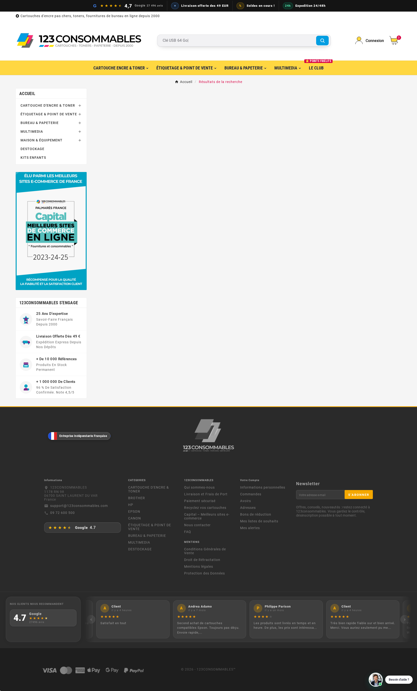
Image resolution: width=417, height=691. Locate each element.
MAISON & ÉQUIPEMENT (42, 140)
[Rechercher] (322, 40)
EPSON (134, 511)
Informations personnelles (262, 487)
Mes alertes (250, 528)
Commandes (250, 494)
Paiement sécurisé (199, 501)
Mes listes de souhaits (259, 521)
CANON (134, 518)
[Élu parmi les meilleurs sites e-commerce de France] (51, 231)
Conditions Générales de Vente (205, 551)
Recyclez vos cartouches (205, 508)
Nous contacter (197, 525)
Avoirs (245, 501)
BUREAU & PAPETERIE (40, 123)
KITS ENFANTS (33, 157)
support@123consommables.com (79, 506)
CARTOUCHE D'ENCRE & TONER (48, 105)
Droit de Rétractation (202, 560)
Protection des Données (204, 573)
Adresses (248, 508)
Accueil (27, 93)
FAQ (187, 532)
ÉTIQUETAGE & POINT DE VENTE (49, 114)
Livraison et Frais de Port (206, 494)
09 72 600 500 (62, 513)
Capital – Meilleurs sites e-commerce (206, 516)
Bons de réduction (255, 514)
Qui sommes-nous (199, 487)
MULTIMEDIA (32, 131)
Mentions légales (198, 566)
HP (130, 505)
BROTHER (136, 498)
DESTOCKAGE (32, 149)
